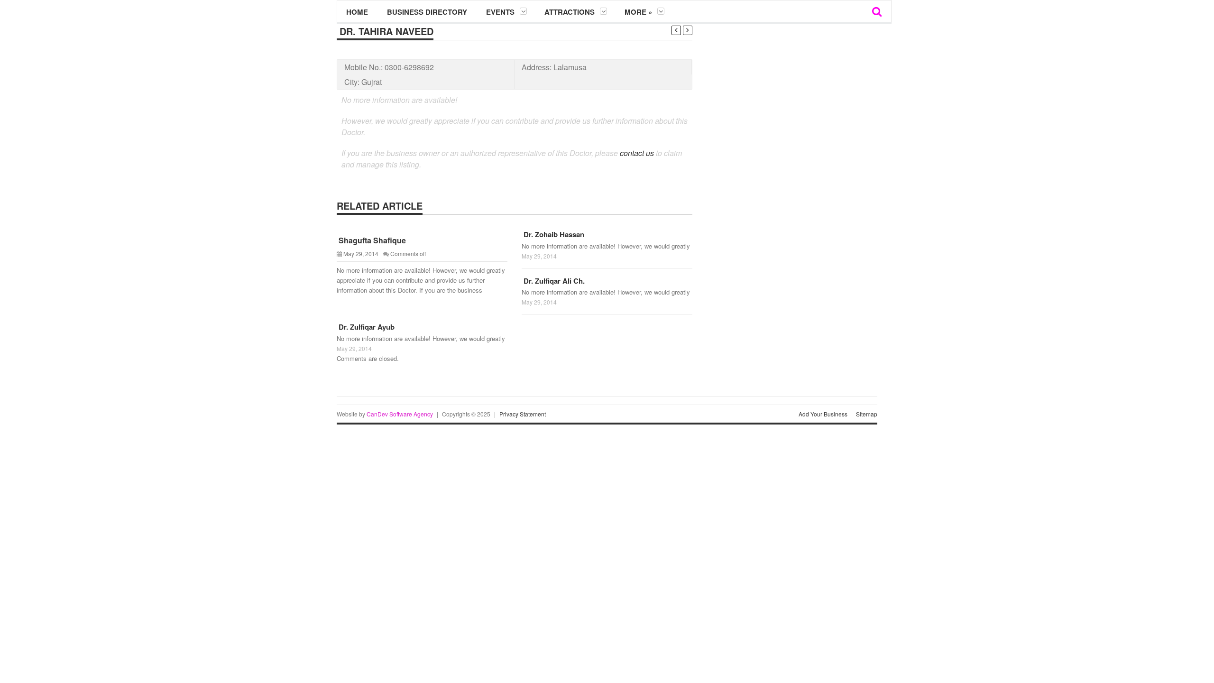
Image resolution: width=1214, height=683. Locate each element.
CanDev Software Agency (400, 414)
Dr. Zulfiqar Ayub (366, 327)
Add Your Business (823, 414)
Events (500, 12)
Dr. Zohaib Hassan (553, 234)
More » (638, 12)
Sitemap (866, 414)
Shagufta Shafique (371, 240)
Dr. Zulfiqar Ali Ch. (553, 281)
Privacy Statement (522, 414)
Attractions (569, 12)
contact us (637, 153)
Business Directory (427, 12)
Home (357, 12)
